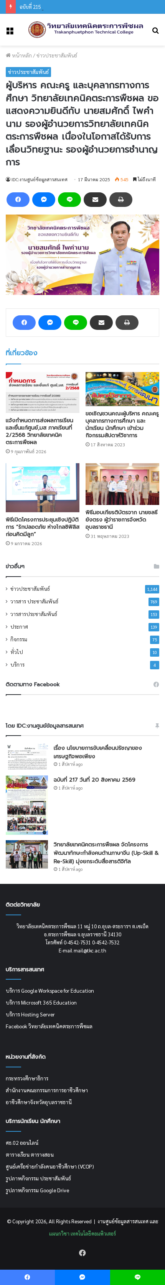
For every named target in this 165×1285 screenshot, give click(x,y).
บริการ (17, 664)
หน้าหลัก (21, 55)
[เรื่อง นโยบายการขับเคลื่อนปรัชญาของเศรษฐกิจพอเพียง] (27, 757)
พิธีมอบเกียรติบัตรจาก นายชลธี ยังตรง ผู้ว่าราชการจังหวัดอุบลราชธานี (122, 519)
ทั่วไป (16, 651)
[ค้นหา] (155, 32)
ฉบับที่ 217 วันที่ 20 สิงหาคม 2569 (94, 780)
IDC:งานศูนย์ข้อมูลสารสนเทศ (40, 179)
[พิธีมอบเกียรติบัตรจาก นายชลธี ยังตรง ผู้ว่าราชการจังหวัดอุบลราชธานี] (122, 484)
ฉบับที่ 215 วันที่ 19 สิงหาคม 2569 (54, 6)
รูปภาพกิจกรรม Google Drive (37, 1190)
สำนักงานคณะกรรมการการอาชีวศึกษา (47, 1090)
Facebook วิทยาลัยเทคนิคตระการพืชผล (49, 1026)
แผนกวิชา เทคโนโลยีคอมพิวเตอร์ (82, 1233)
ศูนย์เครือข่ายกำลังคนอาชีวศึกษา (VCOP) (50, 1166)
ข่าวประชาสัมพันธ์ (56, 55)
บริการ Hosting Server (30, 1014)
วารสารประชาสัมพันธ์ (33, 613)
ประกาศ (19, 626)
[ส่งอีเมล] (95, 199)
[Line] (69, 199)
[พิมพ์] (120, 199)
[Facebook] (18, 199)
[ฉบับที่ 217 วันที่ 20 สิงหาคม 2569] (27, 805)
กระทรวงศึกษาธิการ (27, 1078)
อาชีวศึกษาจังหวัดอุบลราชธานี (39, 1101)
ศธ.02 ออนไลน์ (22, 1142)
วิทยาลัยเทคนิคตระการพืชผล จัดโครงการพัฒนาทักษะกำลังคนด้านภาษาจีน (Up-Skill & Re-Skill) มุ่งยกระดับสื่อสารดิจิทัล (106, 853)
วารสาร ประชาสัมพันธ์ (34, 601)
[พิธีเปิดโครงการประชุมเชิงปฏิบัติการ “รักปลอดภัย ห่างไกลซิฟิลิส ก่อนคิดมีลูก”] (42, 487)
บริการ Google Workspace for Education (50, 990)
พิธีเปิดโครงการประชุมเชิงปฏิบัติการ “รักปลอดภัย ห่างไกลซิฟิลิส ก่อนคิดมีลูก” (42, 527)
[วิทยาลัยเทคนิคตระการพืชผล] (86, 29)
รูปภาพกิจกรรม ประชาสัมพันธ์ (38, 1178)
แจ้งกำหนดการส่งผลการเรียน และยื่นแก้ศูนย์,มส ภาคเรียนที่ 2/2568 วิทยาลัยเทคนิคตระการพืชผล (39, 431)
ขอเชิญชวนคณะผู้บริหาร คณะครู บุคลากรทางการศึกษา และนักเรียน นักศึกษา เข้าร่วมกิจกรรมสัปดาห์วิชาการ (122, 424)
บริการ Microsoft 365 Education (41, 1002)
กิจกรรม (18, 639)
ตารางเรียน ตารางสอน (30, 1154)
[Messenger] (43, 199)
